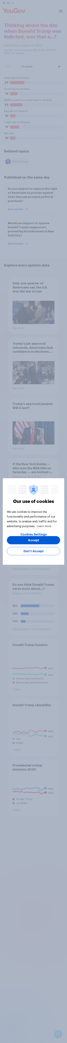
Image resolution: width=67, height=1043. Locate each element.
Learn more (44, 526)
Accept (33, 540)
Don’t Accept (34, 551)
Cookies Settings (33, 534)
